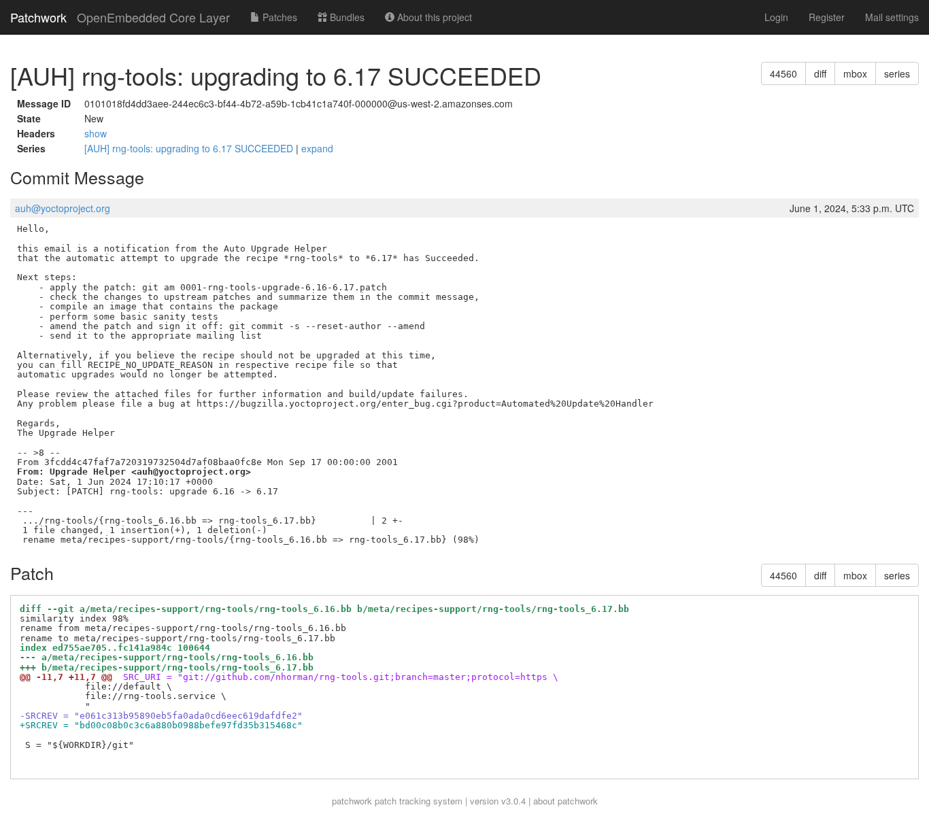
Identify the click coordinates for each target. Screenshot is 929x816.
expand (317, 148)
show (95, 133)
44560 (783, 73)
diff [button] (820, 73)
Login (776, 17)
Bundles (346, 17)
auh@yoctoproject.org (62, 208)
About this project (433, 17)
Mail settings (892, 17)
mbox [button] (855, 73)
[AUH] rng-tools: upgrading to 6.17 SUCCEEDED (190, 148)
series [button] (897, 73)
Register (827, 17)
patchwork (352, 800)
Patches (278, 17)
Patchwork (38, 17)
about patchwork (565, 800)
